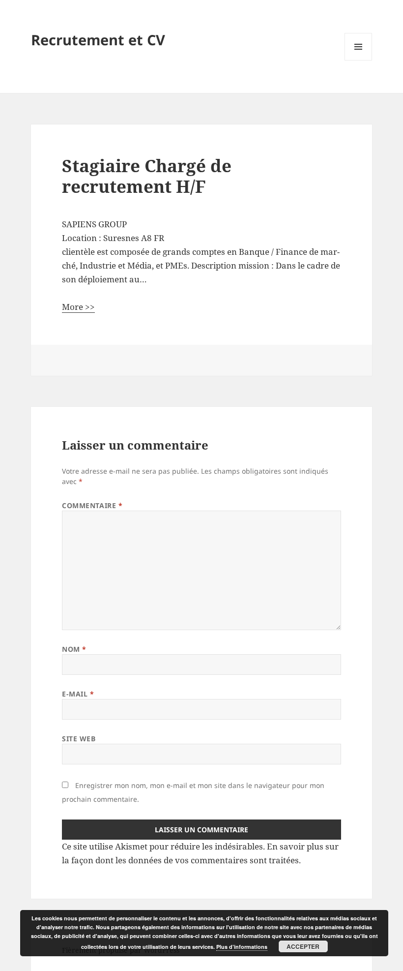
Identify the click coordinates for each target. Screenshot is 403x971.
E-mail (78, 693)
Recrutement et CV (98, 39)
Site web (78, 738)
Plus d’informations (241, 946)
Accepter (303, 946)
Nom (74, 649)
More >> (78, 306)
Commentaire (92, 505)
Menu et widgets (358, 60)
